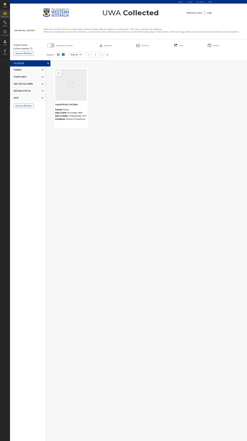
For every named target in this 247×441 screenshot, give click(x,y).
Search (5, 26)
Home (5, 7)
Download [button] (105, 45)
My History (5, 35)
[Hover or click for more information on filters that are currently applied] (31, 48)
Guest (199, 13)
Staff (210, 2)
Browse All (5, 16)
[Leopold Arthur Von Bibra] (71, 84)
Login (5, 45)
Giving (189, 2)
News (180, 2)
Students (200, 2)
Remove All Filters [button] (24, 53)
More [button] (5, 54)
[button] (143, 45)
